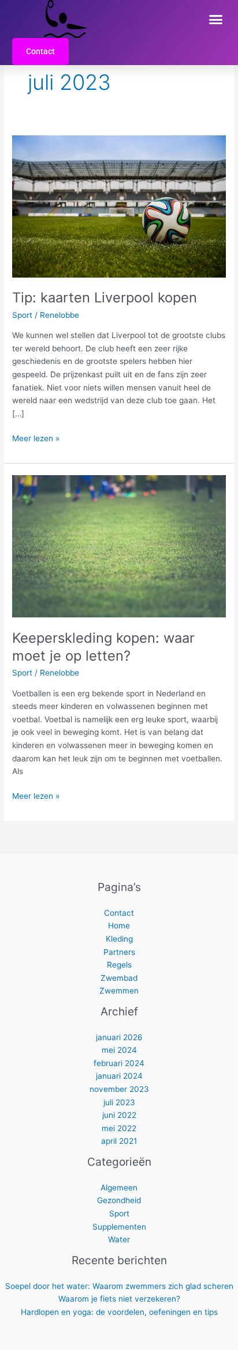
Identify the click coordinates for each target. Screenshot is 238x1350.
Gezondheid (119, 1200)
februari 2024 (119, 1063)
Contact (119, 912)
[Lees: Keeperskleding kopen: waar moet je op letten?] (119, 546)
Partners (119, 952)
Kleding (119, 938)
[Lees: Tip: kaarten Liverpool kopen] (119, 205)
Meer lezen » (36, 437)
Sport (22, 315)
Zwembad (119, 978)
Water (119, 1239)
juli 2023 (119, 1102)
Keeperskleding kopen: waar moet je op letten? (103, 647)
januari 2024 (119, 1075)
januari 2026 (119, 1037)
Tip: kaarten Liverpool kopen (104, 297)
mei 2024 (119, 1050)
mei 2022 (119, 1128)
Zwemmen (119, 990)
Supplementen (119, 1226)
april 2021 (119, 1141)
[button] (216, 19)
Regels (119, 964)
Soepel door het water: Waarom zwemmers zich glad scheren (119, 1286)
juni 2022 (119, 1115)
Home (119, 925)
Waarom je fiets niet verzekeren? (119, 1298)
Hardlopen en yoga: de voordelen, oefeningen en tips (119, 1312)
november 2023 (119, 1089)
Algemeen (119, 1187)
